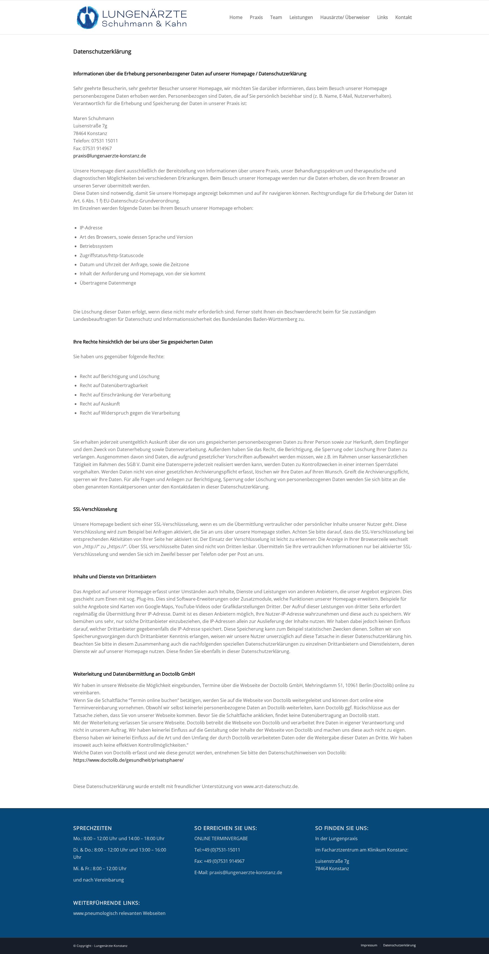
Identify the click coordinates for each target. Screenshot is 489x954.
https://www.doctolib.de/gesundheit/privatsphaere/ (128, 760)
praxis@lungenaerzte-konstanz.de (109, 156)
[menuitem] (236, 17)
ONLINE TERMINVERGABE (221, 838)
